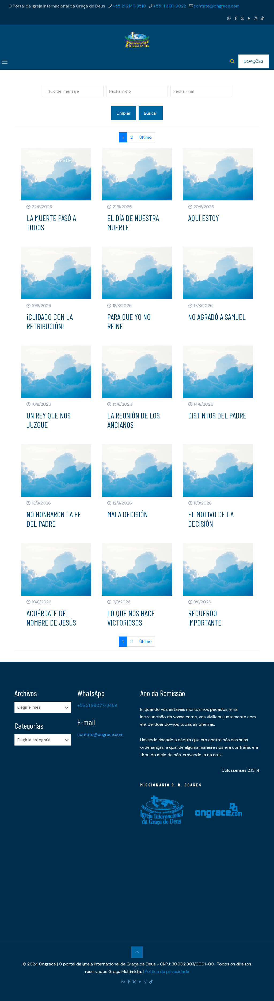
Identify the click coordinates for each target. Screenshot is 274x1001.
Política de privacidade (167, 971)
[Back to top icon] (137, 952)
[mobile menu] (4, 62)
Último (145, 137)
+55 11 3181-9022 (169, 6)
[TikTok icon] (262, 18)
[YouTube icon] (249, 18)
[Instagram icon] (256, 18)
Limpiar (124, 113)
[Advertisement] (42, 834)
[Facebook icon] (236, 18)
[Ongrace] (137, 39)
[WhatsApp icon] (229, 18)
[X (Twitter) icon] (242, 18)
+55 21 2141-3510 (129, 6)
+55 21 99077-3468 (97, 705)
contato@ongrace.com (216, 6)
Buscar (150, 113)
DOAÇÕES (253, 61)
